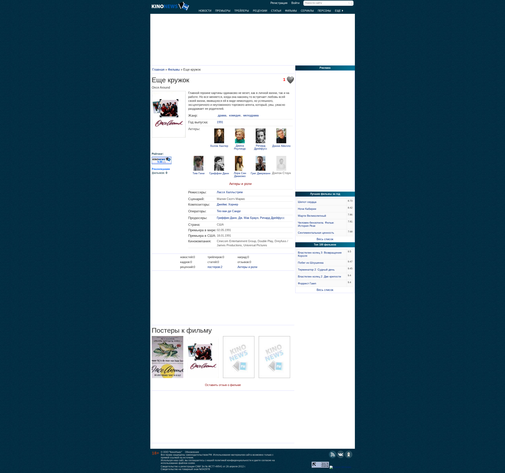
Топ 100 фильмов (325, 244)
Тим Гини (199, 173)
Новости (205, 10)
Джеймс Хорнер (227, 204)
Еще (338, 10)
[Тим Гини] (198, 164)
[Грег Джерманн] (261, 164)
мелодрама (251, 115)
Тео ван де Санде (229, 211)
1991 (220, 122)
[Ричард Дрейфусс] (261, 136)
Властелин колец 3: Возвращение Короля (320, 254)
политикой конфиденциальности (233, 460)
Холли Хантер (219, 145)
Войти (295, 3)
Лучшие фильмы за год (325, 193)
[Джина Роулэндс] (240, 136)
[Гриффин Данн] (219, 164)
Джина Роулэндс (240, 147)
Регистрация (278, 3)
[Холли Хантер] (219, 136)
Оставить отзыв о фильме (223, 385)
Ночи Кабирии (307, 208)
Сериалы (307, 10)
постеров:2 (215, 267)
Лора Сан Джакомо (240, 175)
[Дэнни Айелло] (281, 136)
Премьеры (222, 10)
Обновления (192, 452)
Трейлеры (241, 10)
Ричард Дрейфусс (260, 147)
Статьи (276, 10)
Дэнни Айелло (281, 145)
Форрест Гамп (307, 283)
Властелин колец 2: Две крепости (319, 276)
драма (222, 115)
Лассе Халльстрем (230, 192)
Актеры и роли (240, 184)
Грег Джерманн (260, 173)
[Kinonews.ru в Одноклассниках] (349, 454)
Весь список (325, 239)
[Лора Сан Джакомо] (240, 164)
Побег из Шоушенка (311, 262)
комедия (234, 115)
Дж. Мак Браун (248, 217)
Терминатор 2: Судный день (316, 269)
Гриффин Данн (219, 173)
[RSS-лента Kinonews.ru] (332, 454)
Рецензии (260, 10)
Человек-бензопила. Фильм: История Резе (316, 224)
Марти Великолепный (312, 215)
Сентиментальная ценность (316, 232)
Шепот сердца (307, 201)
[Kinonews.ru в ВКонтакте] (340, 454)
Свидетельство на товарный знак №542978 (185, 469)
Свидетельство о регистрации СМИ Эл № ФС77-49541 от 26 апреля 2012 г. (203, 466)
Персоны (324, 10)
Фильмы (291, 10)
